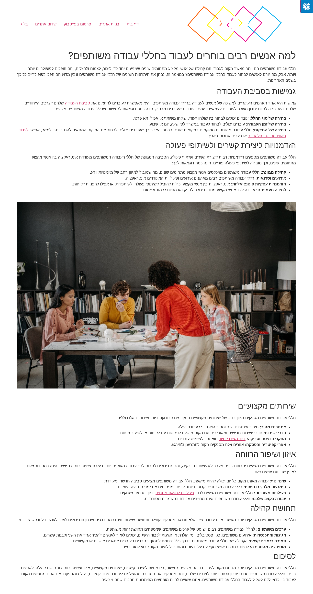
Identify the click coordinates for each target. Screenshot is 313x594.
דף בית (133, 24)
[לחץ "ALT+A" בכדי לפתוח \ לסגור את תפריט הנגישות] (306, 6)
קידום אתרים (45, 24)
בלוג (24, 24)
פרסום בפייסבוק (77, 24)
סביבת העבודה (77, 103)
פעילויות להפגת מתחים (175, 492)
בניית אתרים (109, 24)
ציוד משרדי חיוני (232, 438)
